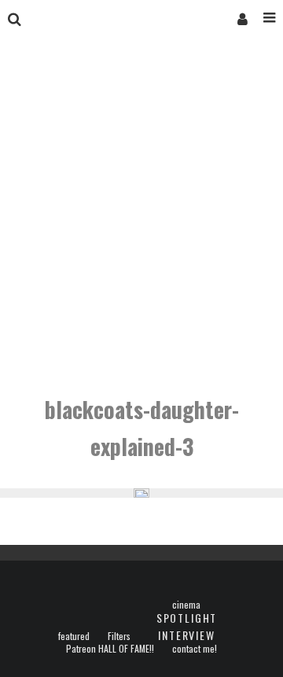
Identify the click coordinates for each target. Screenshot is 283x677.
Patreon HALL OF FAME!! (110, 648)
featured (74, 636)
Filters (119, 636)
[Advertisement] (141, 218)
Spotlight (186, 617)
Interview (186, 635)
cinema (186, 604)
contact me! (194, 648)
